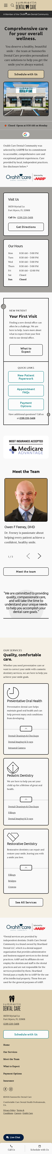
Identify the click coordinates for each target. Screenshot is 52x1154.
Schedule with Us (26, 74)
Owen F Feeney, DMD (19, 527)
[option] (26, 514)
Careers (17, 1113)
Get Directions (26, 227)
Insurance (8, 1080)
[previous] (32, 556)
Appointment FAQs (26, 390)
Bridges (12, 880)
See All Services (26, 902)
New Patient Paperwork (26, 376)
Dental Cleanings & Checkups (23, 735)
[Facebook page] (5, 1089)
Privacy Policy (9, 1110)
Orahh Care (27, 1113)
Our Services (10, 1052)
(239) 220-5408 (25, 217)
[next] (43, 556)
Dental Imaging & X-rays (20, 741)
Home (6, 1044)
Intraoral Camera (17, 747)
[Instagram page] (11, 1089)
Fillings (12, 812)
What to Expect (26, 349)
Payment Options (26, 404)
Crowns (12, 886)
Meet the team (26, 571)
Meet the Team (11, 1059)
